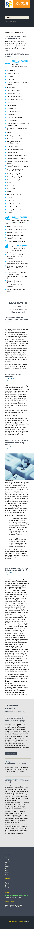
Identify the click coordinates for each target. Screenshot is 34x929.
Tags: (7, 323)
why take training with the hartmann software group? (15, 720)
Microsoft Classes (12, 152)
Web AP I (20, 418)
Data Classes (11, 114)
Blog (6, 868)
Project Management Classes (16, 241)
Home (7, 32)
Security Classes (12, 186)
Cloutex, (7, 635)
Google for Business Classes (15, 235)
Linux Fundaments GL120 (15, 255)
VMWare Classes (12, 201)
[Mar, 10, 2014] (8, 446)
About (6, 870)
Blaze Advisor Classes (13, 90)
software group (17, 921)
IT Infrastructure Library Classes (17, 229)
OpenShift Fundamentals (14, 261)
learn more (11, 753)
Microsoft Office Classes (14, 238)
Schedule (7, 862)
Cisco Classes (11, 102)
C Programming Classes (14, 93)
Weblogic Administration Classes (17, 210)
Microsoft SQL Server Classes (16, 158)
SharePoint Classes (13, 189)
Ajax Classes (11, 79)
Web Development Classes (15, 204)
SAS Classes (10, 183)
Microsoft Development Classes (17, 155)
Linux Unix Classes (12, 146)
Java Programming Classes (15, 136)
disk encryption (15, 610)
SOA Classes (11, 192)
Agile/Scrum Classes (13, 73)
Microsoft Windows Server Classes (18, 166)
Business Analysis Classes (15, 226)
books (12, 32)
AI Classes (10, 76)
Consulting (7, 864)
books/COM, (20, 32)
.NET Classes (11, 70)
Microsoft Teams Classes (14, 232)
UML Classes (11, 198)
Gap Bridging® (8, 860)
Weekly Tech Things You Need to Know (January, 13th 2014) (16, 569)
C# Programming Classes (14, 96)
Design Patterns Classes (14, 117)
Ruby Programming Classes (15, 180)
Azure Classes (11, 87)
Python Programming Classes (16, 177)
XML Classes (11, 213)
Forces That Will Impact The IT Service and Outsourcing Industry (16, 443)
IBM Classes (10, 133)
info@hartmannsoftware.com (19, 895)
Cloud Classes (11, 105)
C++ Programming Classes (15, 99)
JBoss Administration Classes (16, 139)
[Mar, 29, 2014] (8, 321)
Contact (7, 872)
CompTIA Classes (12, 108)
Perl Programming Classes (15, 174)
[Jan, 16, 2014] (8, 572)
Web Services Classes (13, 207)
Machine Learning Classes (15, 149)
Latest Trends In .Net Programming (13, 375)
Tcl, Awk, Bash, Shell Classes (15, 195)
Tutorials (7, 866)
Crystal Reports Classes (14, 111)
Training (7, 859)
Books (6, 874)
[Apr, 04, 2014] (8, 378)
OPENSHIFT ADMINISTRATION (17, 266)
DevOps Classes (12, 120)
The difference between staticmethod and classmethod (16, 318)
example (10, 434)
